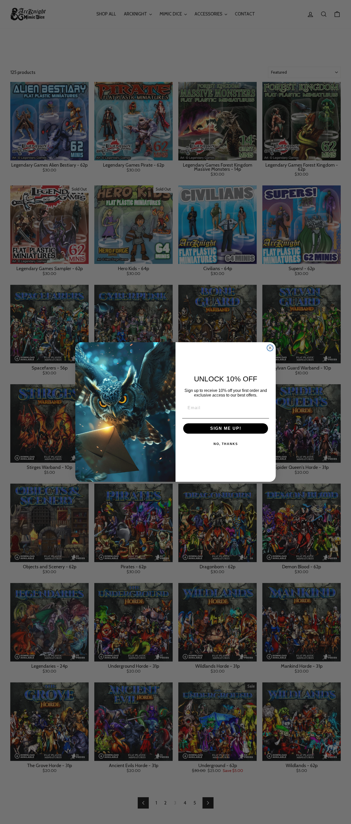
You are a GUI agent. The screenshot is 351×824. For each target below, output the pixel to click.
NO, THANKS (226, 444)
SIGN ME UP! (225, 428)
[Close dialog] (270, 348)
